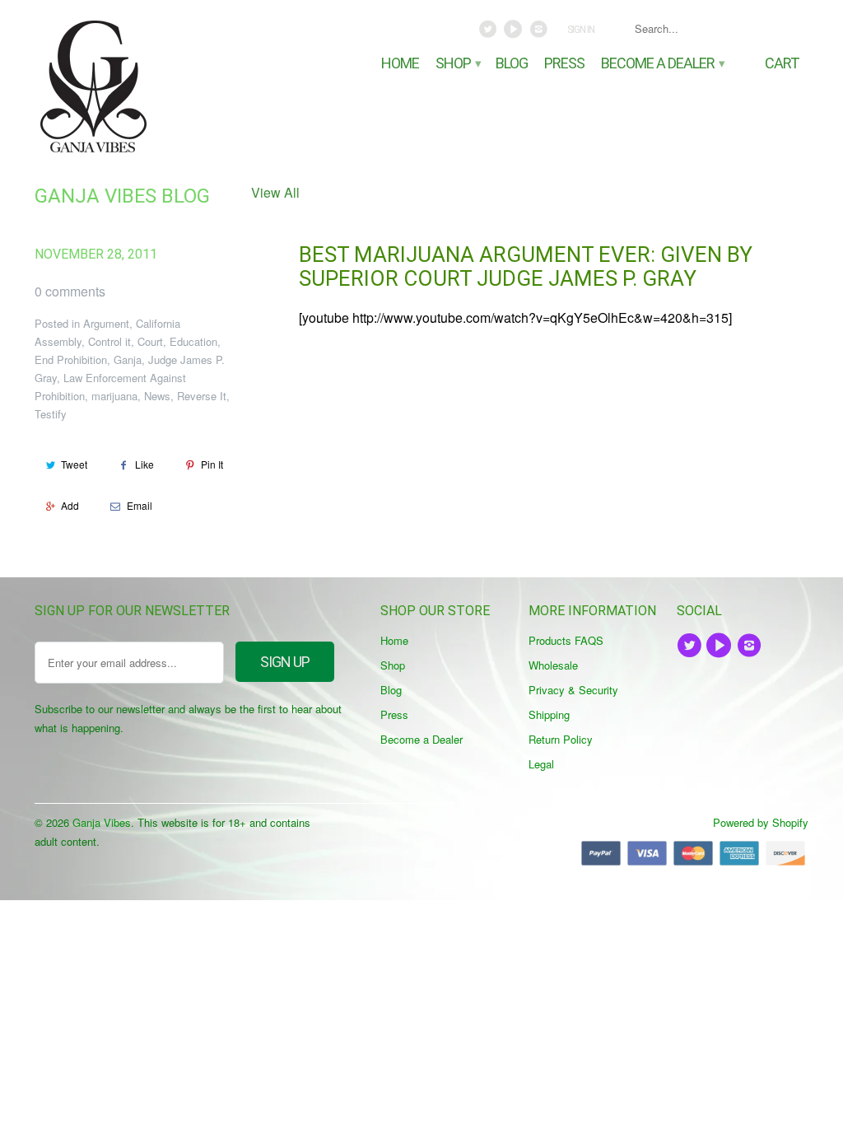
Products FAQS (566, 640)
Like (144, 464)
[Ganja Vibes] (125, 86)
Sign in (580, 29)
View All (275, 192)
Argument (106, 323)
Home (400, 64)
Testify (51, 414)
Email (139, 505)
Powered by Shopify (760, 822)
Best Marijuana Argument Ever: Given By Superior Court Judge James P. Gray (525, 266)
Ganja (128, 359)
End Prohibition (71, 359)
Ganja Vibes (101, 822)
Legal (541, 764)
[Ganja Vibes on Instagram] (540, 33)
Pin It (212, 464)
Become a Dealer (662, 64)
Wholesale (553, 665)
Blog (512, 64)
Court (150, 341)
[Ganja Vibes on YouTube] (515, 33)
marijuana (114, 396)
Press (564, 64)
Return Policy (561, 739)
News (157, 396)
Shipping (549, 714)
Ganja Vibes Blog (122, 196)
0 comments (70, 291)
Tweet (74, 464)
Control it (109, 341)
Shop (457, 64)
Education (193, 341)
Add (70, 505)
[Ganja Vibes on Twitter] (489, 33)
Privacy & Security (573, 690)
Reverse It (201, 396)
